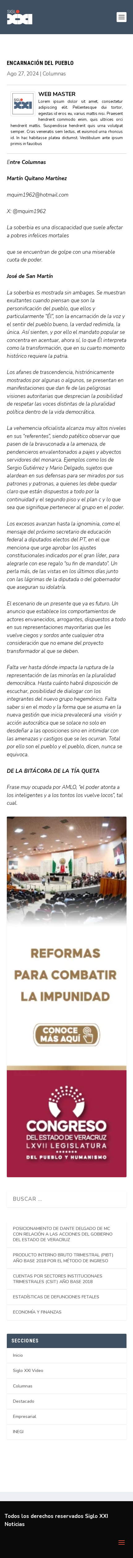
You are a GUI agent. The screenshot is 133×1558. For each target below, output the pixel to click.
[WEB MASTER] (23, 114)
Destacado (23, 1401)
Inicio (18, 1355)
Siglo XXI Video (28, 1371)
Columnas (54, 73)
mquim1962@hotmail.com (37, 194)
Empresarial (24, 1416)
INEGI (18, 1432)
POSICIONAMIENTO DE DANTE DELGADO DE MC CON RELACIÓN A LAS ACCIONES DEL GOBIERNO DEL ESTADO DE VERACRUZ (63, 1234)
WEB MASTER (56, 94)
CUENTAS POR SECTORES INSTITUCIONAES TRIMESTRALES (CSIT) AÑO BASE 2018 (57, 1279)
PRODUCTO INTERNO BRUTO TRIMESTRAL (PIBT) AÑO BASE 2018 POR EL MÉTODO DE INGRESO (63, 1258)
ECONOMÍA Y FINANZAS (37, 1312)
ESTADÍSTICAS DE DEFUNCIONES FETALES (56, 1297)
